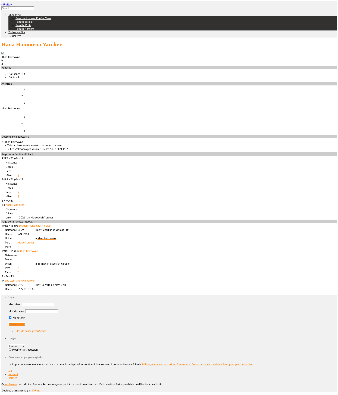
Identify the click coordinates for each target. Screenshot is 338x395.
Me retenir (18, 317)
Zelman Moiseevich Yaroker (35, 225)
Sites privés (14, 14)
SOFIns (36, 390)
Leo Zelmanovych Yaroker (20, 280)
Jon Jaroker (10, 384)
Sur (10, 370)
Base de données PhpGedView (33, 18)
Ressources (14, 35)
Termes (12, 377)
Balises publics (16, 32)
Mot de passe (16, 311)
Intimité (13, 374)
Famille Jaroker (24, 21)
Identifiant (14, 304)
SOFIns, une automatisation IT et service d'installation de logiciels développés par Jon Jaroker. (197, 364)
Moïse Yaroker (25, 242)
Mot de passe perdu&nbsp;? (31, 331)
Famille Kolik (23, 25)
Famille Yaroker (24, 28)
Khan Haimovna (15, 204)
